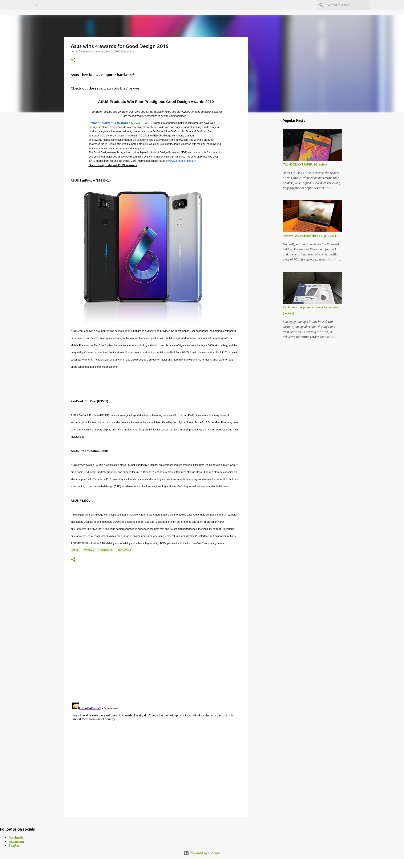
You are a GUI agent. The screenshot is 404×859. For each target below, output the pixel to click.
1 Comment (127, 51)
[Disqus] (156, 641)
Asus (75, 549)
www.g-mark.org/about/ (182, 160)
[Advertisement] (269, 182)
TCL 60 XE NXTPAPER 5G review (305, 164)
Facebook (15, 838)
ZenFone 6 (124, 549)
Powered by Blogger (204, 853)
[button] (73, 60)
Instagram (16, 841)
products (106, 549)
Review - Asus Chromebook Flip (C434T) (310, 236)
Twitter (13, 845)
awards (89, 549)
